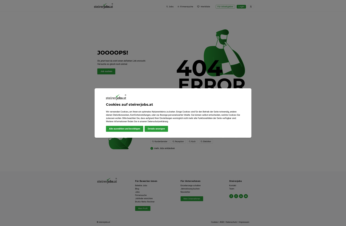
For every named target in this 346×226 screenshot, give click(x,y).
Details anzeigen (156, 128)
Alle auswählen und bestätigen (124, 128)
